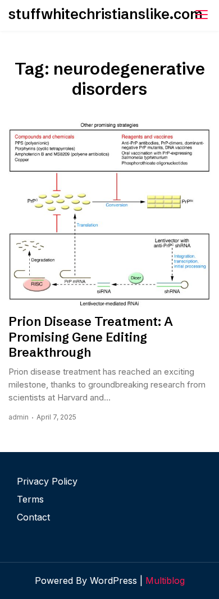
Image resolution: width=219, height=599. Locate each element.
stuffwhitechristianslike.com (105, 14)
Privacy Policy (47, 481)
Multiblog (165, 580)
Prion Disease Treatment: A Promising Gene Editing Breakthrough (90, 337)
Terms (30, 499)
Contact (33, 517)
